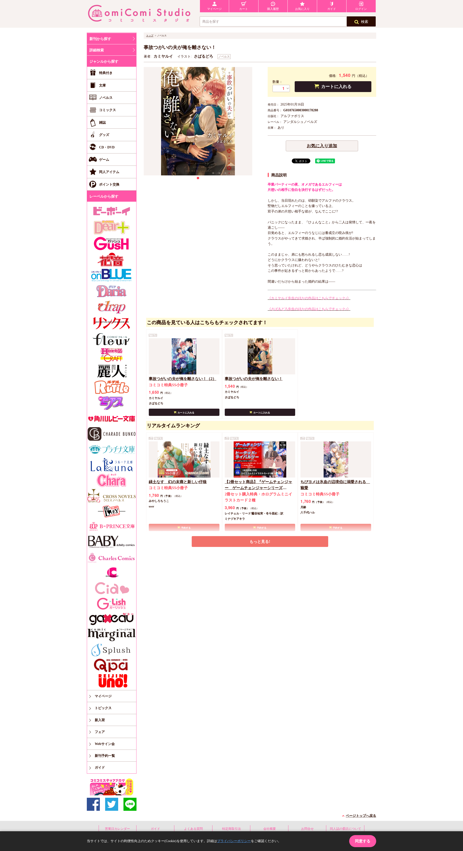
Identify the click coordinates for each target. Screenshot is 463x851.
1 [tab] (198, 178)
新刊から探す (100, 39)
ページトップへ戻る (361, 816)
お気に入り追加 (322, 145)
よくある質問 (193, 829)
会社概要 (269, 829)
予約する (186, 527)
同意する (362, 841)
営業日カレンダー (117, 829)
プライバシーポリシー (234, 841)
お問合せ (307, 829)
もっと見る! (260, 541)
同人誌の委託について (345, 829)
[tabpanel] (198, 121)
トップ (149, 35)
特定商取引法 (231, 829)
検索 (364, 22)
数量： (277, 82)
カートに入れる (336, 86)
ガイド (155, 829)
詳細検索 (96, 50)
